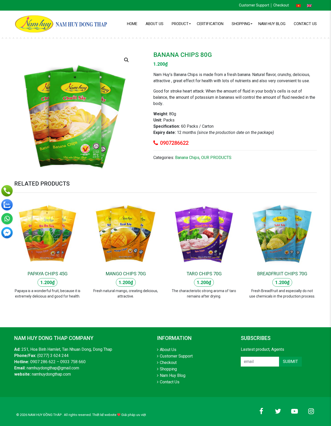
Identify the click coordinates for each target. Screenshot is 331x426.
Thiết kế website (104, 415)
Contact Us (305, 23)
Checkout (281, 5)
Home (132, 23)
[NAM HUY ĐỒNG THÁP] (62, 23)
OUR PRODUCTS (216, 157)
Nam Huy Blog (271, 23)
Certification (210, 23)
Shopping (241, 23)
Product (180, 23)
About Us (154, 23)
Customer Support (254, 5)
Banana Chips (187, 157)
